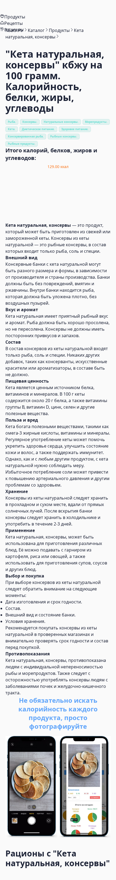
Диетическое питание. (38, 129)
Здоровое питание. (74, 129)
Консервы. (29, 122)
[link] (14, 30)
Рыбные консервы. (63, 136)
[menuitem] (58, 7)
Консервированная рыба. (26, 136)
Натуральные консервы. (61, 122)
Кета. (11, 129)
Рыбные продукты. (21, 144)
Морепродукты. (96, 122)
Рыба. (12, 122)
